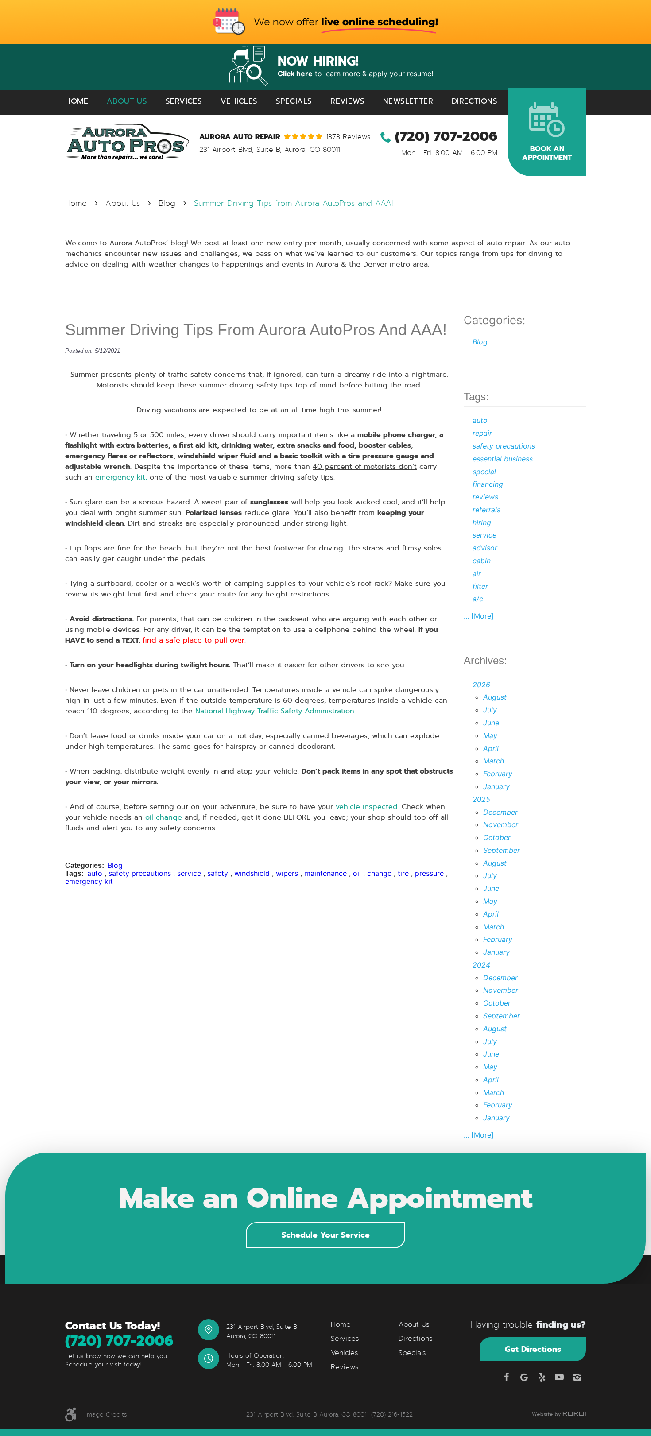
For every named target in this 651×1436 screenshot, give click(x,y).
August (495, 697)
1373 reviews (348, 136)
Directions (474, 101)
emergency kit (89, 881)
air (477, 573)
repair (482, 433)
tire (403, 873)
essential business (503, 458)
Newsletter (408, 101)
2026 (481, 684)
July (490, 709)
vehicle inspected (367, 806)
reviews (485, 496)
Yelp (541, 1377)
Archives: (485, 660)
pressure (429, 873)
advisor (485, 547)
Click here (295, 73)
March (493, 760)
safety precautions (139, 873)
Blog (167, 203)
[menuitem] (76, 101)
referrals (486, 509)
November (500, 824)
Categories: (494, 320)
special (484, 471)
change (379, 873)
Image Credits (106, 1414)
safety (217, 873)
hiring (482, 522)
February (497, 773)
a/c (478, 598)
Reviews (347, 101)
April (491, 748)
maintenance (325, 873)
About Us (127, 101)
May (490, 735)
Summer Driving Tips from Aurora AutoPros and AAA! (293, 203)
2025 (481, 799)
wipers (287, 873)
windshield (252, 873)
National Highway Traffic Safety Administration (274, 711)
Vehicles (239, 101)
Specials (294, 101)
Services (184, 101)
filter (480, 586)
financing (488, 484)
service (189, 873)
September (501, 850)
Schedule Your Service (326, 1235)
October (497, 837)
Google (524, 1377)
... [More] (479, 616)
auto (94, 873)
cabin (482, 560)
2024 (481, 964)
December (500, 812)
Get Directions (533, 1349)
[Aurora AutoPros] (127, 142)
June (491, 722)
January (496, 786)
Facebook (506, 1377)
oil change (163, 817)
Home (76, 101)
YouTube (559, 1377)
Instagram (577, 1377)
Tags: (476, 397)
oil (357, 873)
